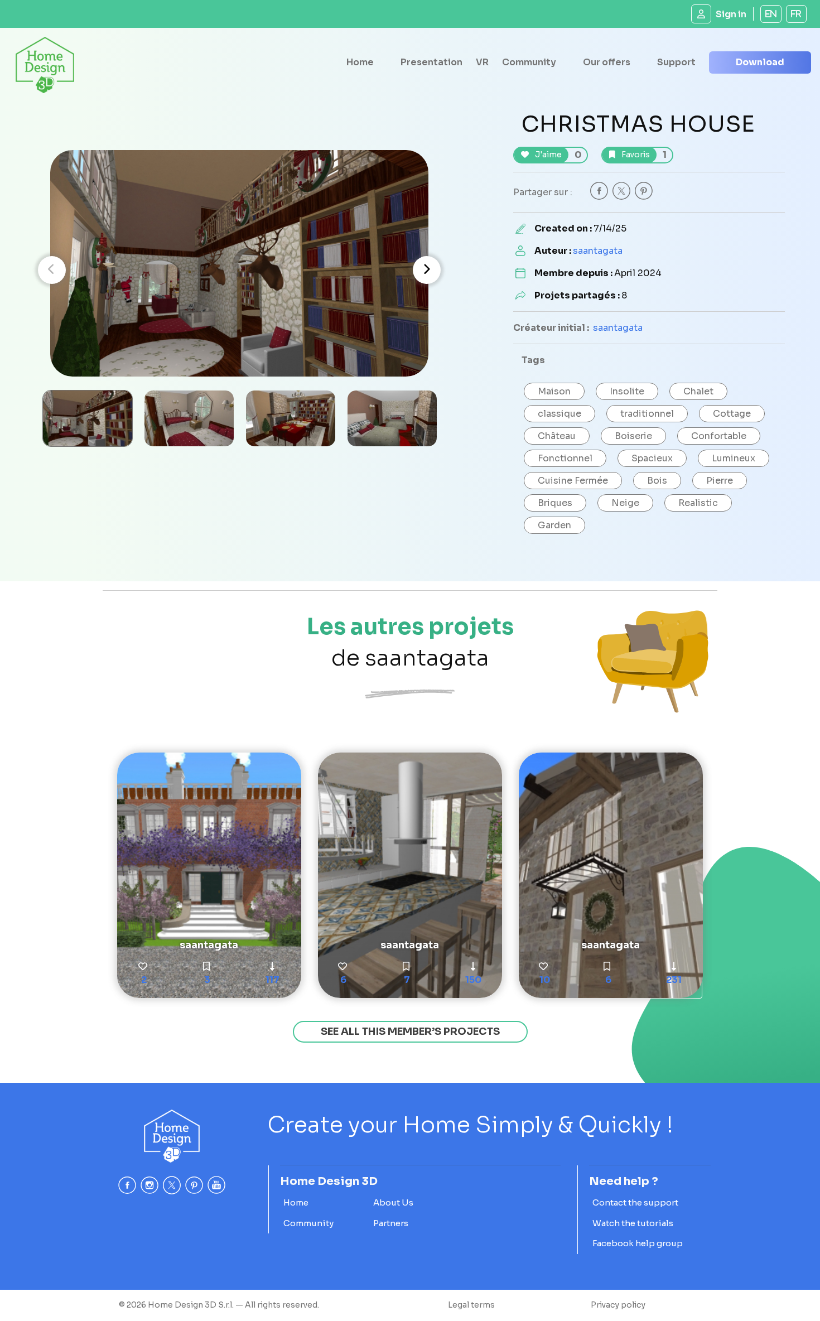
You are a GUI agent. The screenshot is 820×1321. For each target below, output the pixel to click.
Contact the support (635, 1202)
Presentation (431, 62)
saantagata (598, 251)
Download (760, 62)
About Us (393, 1202)
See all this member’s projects (410, 1031)
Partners (390, 1223)
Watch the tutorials (632, 1223)
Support (676, 62)
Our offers (606, 62)
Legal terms (471, 1305)
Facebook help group (637, 1243)
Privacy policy (618, 1305)
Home (360, 62)
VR (482, 62)
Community (529, 62)
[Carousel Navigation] (239, 270)
